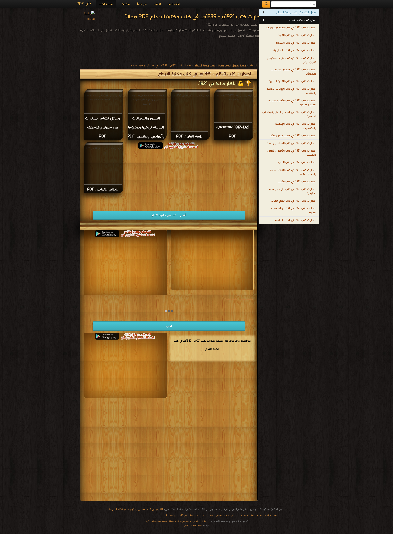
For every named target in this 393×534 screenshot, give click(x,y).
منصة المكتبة (254, 515)
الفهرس (157, 4)
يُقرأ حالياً (142, 4)
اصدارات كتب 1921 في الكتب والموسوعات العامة (292, 210)
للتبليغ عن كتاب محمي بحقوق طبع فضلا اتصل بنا (135, 509)
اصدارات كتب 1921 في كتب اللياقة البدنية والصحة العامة (293, 172)
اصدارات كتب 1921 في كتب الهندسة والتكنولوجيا (295, 126)
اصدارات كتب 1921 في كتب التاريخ (297, 35)
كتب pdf (184, 515)
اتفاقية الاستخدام (212, 515)
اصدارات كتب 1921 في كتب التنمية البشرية (292, 81)
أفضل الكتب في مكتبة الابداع (168, 215)
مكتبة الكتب (106, 4)
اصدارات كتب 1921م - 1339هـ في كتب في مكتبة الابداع (161, 65)
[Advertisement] (168, 177)
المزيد (169, 326)
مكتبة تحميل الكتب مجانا (239, 298)
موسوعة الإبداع (193, 525)
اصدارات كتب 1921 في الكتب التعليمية (294, 50)
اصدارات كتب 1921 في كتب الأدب (297, 181)
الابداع (253, 65)
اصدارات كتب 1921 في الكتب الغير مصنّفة (293, 135)
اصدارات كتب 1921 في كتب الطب (297, 162)
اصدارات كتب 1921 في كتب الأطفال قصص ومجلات (291, 152)
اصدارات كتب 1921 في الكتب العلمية (295, 220)
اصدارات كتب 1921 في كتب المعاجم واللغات (291, 143)
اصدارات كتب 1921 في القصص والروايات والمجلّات (293, 71)
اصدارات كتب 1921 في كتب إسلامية (296, 42)
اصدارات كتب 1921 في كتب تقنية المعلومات (291, 27)
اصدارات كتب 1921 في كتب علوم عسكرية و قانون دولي (291, 60)
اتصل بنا (194, 515)
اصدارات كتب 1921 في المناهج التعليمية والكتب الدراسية (289, 114)
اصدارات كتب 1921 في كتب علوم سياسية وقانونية (292, 191)
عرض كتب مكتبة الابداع (302, 20)
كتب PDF (84, 4)
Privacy (170, 515)
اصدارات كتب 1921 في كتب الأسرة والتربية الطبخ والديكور (292, 102)
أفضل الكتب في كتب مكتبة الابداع (296, 12)
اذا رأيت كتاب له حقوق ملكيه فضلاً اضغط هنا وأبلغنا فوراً (176, 521)
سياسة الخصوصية (236, 515)
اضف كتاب (174, 4)
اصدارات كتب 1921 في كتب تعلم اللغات (293, 201)
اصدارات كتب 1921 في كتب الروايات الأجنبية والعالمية (291, 91)
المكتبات (126, 4)
